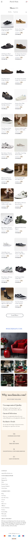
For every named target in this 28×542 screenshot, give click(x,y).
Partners (3, 509)
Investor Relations (5, 507)
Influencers (3, 503)
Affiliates (3, 505)
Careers (3, 499)
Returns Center (4, 484)
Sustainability (4, 511)
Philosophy (3, 513)
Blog (2, 493)
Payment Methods (5, 486)
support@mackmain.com (6, 473)
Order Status (4, 488)
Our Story (3, 495)
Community (4, 515)
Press (2, 501)
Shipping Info (4, 480)
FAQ (2, 482)
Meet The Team (4, 497)
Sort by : (10, 12)
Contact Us (3, 478)
